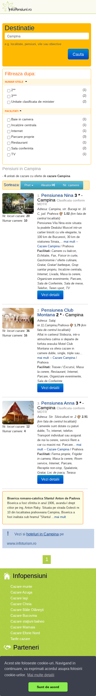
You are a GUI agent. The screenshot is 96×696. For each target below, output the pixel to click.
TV (12, 154)
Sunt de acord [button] (48, 687)
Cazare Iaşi (19, 598)
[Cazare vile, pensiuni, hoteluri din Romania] (16, 6)
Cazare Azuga (21, 592)
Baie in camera (21, 119)
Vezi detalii (50, 295)
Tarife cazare (20, 639)
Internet (16, 131)
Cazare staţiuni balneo (27, 621)
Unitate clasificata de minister (32, 101)
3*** (13, 96)
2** (12, 90)
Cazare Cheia (20, 604)
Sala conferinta (21, 148)
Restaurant (18, 142)
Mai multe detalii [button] (40, 675)
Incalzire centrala (23, 125)
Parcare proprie (22, 137)
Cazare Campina (48, 246)
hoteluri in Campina (42, 534)
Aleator (46, 185)
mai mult (69, 241)
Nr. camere (71, 185)
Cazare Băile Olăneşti (27, 610)
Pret (27, 185)
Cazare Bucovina (23, 615)
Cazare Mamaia (22, 627)
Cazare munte (21, 586)
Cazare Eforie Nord (25, 633)
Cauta (78, 54)
